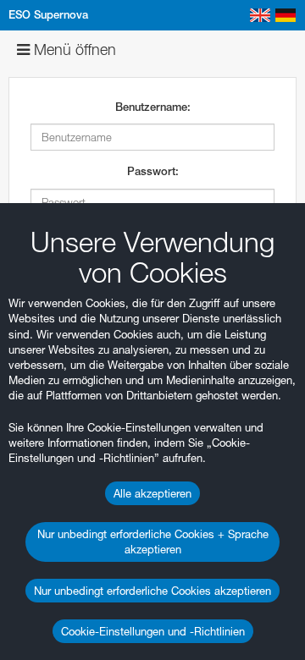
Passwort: (153, 171)
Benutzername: (153, 107)
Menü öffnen (73, 49)
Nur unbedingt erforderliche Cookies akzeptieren (152, 590)
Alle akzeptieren (152, 493)
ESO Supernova (48, 14)
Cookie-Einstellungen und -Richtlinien (153, 631)
